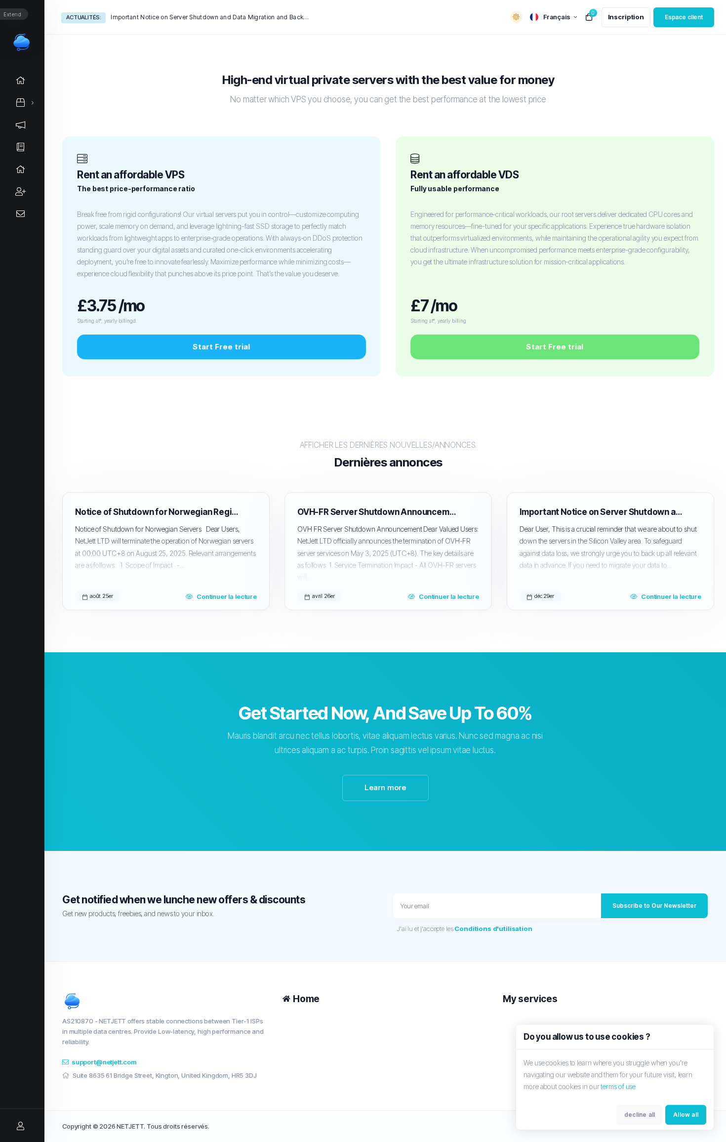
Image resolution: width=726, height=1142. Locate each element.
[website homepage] (165, 1001)
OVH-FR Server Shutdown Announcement (379, 512)
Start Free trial (221, 346)
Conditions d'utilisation (493, 928)
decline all (639, 1114)
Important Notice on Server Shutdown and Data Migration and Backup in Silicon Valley (209, 17)
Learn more (385, 787)
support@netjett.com (104, 1062)
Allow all (685, 1114)
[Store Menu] (20, 102)
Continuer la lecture (227, 596)
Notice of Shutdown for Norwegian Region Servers (157, 512)
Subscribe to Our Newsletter (654, 905)
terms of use (618, 1086)
